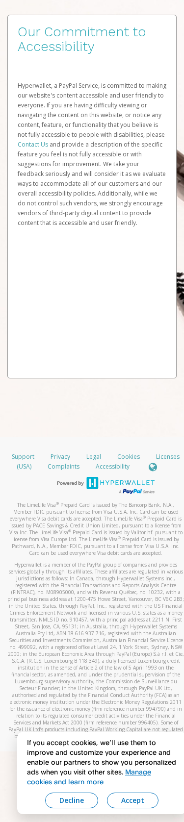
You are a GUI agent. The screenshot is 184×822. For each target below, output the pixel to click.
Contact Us (34, 144)
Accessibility (113, 466)
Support (23, 456)
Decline (71, 800)
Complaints (64, 466)
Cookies (128, 456)
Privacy (60, 456)
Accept (132, 800)
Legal (93, 456)
